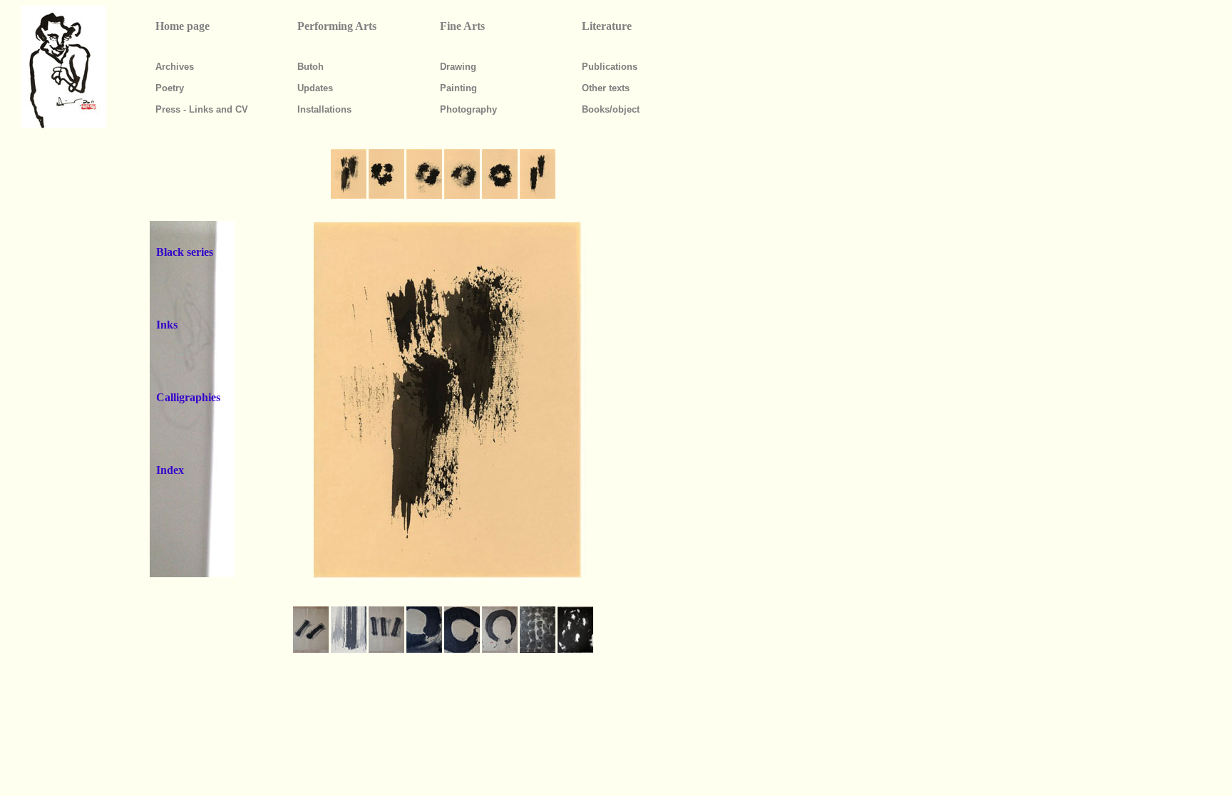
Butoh (310, 66)
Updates (315, 88)
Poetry (169, 88)
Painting (458, 88)
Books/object (611, 109)
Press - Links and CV (201, 109)
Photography (468, 109)
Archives (174, 66)
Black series (184, 252)
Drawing (458, 66)
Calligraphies (188, 397)
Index (170, 470)
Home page (182, 26)
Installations (324, 109)
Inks (167, 325)
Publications (609, 66)
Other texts (606, 88)
